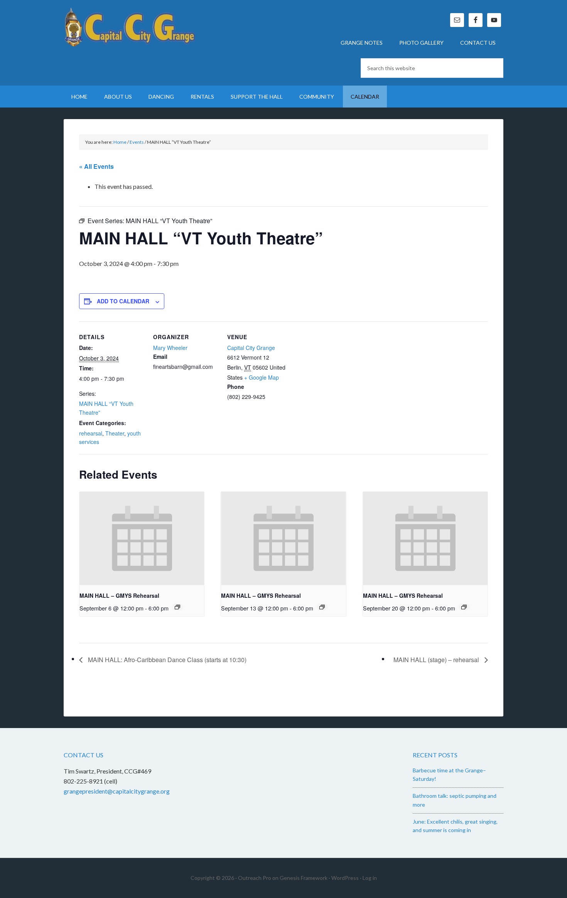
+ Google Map (261, 377)
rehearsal (90, 433)
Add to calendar (123, 301)
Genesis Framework (303, 877)
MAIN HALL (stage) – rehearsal (437, 659)
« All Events (96, 166)
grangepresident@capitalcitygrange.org (117, 791)
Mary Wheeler (170, 347)
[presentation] (141, 538)
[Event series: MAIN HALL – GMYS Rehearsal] (177, 607)
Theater (114, 433)
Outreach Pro (254, 877)
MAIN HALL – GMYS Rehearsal (119, 595)
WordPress (345, 877)
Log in (370, 877)
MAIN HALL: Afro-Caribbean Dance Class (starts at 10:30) (166, 659)
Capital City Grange (129, 27)
